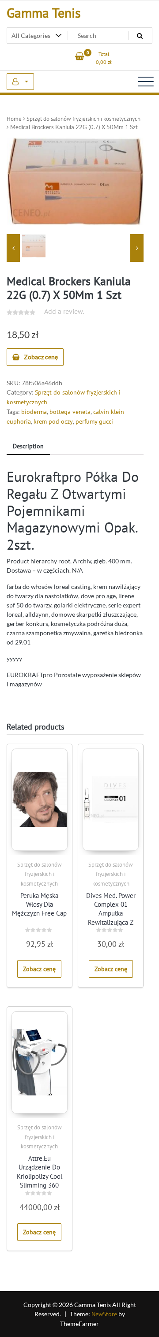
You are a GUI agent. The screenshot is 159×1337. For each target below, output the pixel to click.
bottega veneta (70, 412)
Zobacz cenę (41, 357)
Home (14, 119)
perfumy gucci (94, 421)
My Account (20, 81)
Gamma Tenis (44, 12)
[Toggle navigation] (145, 81)
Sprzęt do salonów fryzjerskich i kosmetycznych (83, 119)
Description (28, 446)
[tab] (28, 447)
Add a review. (64, 311)
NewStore (104, 1314)
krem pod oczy (53, 421)
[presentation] (13, 248)
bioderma (34, 412)
